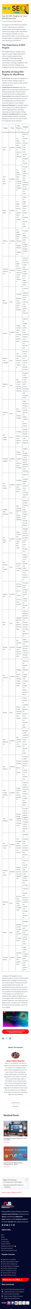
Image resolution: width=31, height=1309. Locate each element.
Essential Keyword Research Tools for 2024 (15, 1139)
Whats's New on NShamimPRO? (12, 1192)
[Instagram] (12, 1225)
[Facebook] (3, 1038)
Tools (4, 21)
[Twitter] (6, 1038)
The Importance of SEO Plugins (13, 1182)
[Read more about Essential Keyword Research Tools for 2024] (15, 1128)
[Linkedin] (10, 1038)
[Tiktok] (9, 1225)
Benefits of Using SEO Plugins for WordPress (13, 1186)
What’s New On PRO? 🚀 (12, 1279)
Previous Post (15, 1102)
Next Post (16, 1106)
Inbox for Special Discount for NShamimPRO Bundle (15, 1031)
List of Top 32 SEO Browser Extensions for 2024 (13, 1163)
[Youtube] (7, 1225)
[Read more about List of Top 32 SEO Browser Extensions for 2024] (15, 1153)
